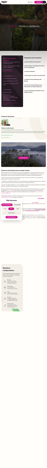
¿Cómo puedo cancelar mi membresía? (34, 75)
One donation (17, 204)
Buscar (38, 2)
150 (11, 208)
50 (5, 208)
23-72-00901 (10, 190)
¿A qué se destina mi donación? (32, 62)
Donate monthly (11, 217)
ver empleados (23, 157)
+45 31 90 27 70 (6, 137)
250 (18, 208)
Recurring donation (7, 204)
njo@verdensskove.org (7, 135)
